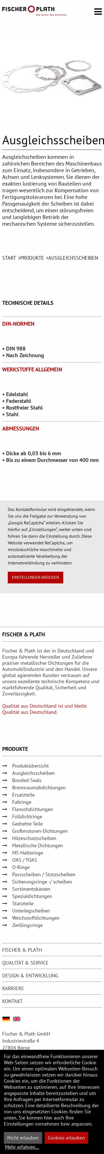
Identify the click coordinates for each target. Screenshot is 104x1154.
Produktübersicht (30, 766)
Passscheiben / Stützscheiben (43, 874)
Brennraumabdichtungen (39, 787)
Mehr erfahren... (22, 1147)
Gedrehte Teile (27, 824)
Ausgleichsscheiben (73, 258)
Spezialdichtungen (32, 896)
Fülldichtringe (27, 816)
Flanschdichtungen (32, 809)
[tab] (52, 949)
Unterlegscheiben (31, 910)
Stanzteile (23, 903)
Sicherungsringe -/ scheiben (42, 881)
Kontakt (12, 1001)
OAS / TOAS (24, 860)
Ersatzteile (23, 795)
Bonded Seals (27, 780)
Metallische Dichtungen (37, 845)
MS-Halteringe (27, 852)
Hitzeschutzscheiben (34, 838)
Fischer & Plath (22, 950)
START (9, 258)
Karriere (13, 988)
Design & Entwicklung (30, 975)
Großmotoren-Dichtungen (40, 831)
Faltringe (21, 802)
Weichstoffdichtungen (35, 918)
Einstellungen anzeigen (35, 577)
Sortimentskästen (31, 889)
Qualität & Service (25, 963)
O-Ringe (21, 867)
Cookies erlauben (66, 1137)
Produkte (32, 258)
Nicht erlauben (23, 1137)
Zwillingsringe (27, 925)
